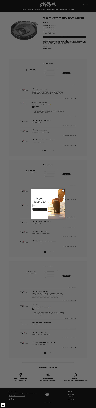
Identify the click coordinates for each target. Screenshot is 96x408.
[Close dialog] (63, 190)
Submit (39, 209)
